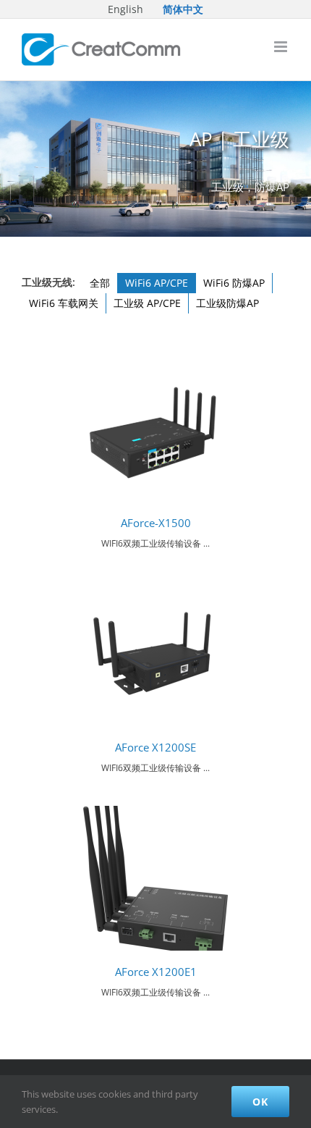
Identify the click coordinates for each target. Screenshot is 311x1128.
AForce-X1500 (156, 523)
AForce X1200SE (155, 747)
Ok (260, 1101)
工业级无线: (48, 282)
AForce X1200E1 (156, 972)
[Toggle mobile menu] (281, 46)
